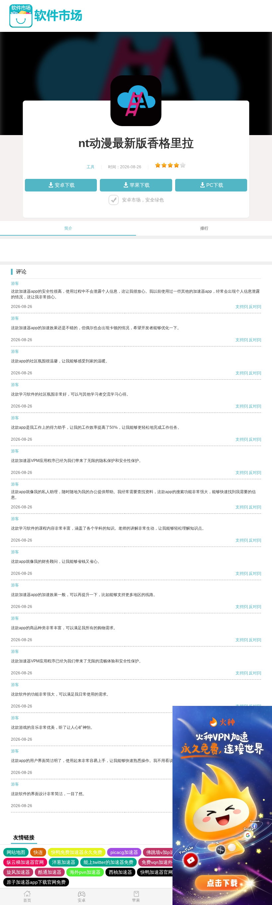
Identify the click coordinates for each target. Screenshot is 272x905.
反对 (253, 306)
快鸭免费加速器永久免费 (76, 852)
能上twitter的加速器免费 (108, 862)
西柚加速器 (120, 872)
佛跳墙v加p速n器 (164, 852)
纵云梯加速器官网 (25, 862)
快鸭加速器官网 (156, 872)
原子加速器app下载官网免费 (36, 882)
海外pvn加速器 (85, 872)
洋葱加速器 (63, 862)
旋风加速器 (18, 872)
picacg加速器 (124, 852)
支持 (239, 306)
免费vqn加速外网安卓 (164, 862)
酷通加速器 (49, 872)
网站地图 (16, 852)
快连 (38, 852)
